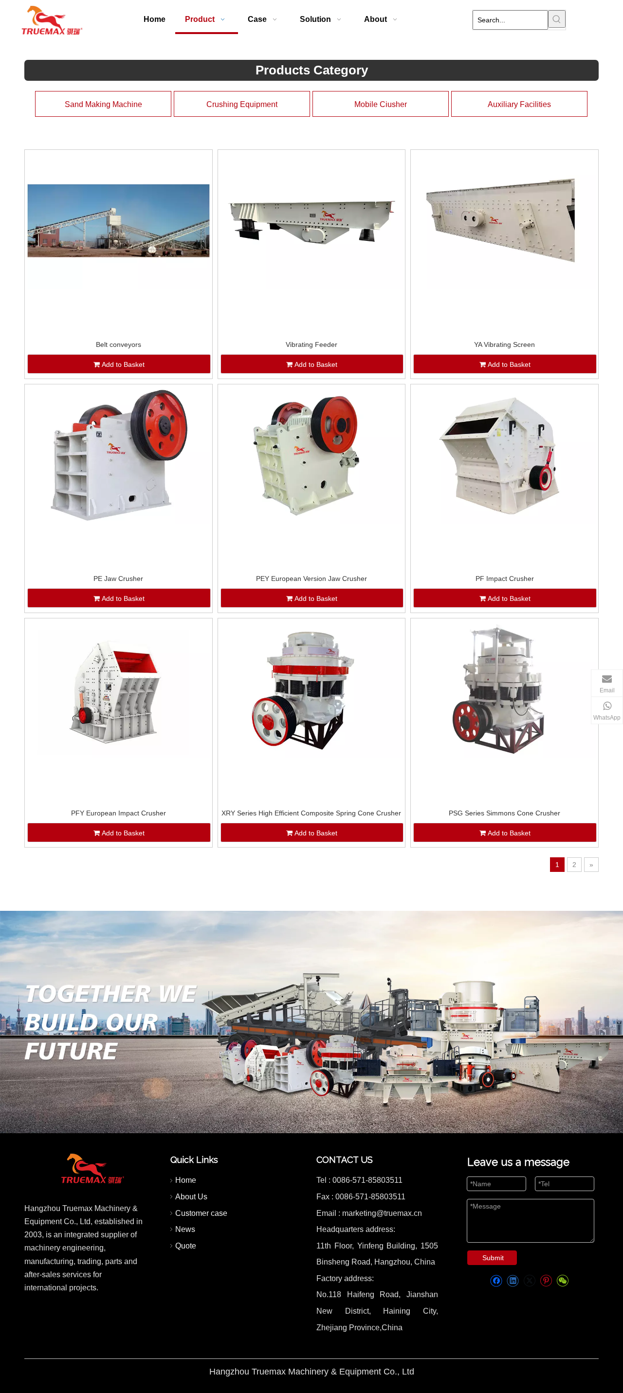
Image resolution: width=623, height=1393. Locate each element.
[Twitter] (529, 1281)
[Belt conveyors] (118, 220)
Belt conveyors (118, 344)
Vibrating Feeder (311, 344)
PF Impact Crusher (505, 578)
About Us (191, 1197)
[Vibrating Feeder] (311, 220)
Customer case (201, 1213)
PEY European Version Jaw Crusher (311, 578)
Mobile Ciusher (380, 104)
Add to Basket (123, 364)
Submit (493, 1258)
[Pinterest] (546, 1281)
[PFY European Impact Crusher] (118, 689)
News (185, 1229)
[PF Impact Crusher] (504, 454)
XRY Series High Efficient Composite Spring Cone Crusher (311, 813)
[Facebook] (496, 1281)
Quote (185, 1246)
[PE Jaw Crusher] (118, 454)
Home (185, 1180)
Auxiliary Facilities (519, 104)
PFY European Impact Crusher (118, 813)
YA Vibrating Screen (504, 344)
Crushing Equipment (241, 104)
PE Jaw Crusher (118, 578)
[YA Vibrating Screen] (504, 220)
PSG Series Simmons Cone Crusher (504, 813)
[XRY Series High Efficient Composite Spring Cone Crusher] (311, 689)
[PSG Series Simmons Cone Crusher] (504, 689)
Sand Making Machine (103, 104)
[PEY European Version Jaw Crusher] (311, 454)
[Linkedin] (513, 1281)
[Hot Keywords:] (557, 19)
